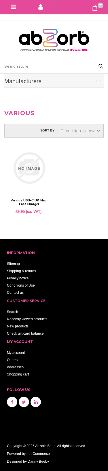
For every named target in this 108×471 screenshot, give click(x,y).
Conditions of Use (21, 285)
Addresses (15, 367)
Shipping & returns (21, 271)
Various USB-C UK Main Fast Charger (29, 202)
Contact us (15, 292)
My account (16, 352)
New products (18, 326)
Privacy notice (18, 278)
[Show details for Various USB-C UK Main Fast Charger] (29, 168)
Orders (12, 360)
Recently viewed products (27, 319)
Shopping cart (18, 374)
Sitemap (13, 264)
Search (12, 312)
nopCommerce (38, 453)
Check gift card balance (25, 333)
